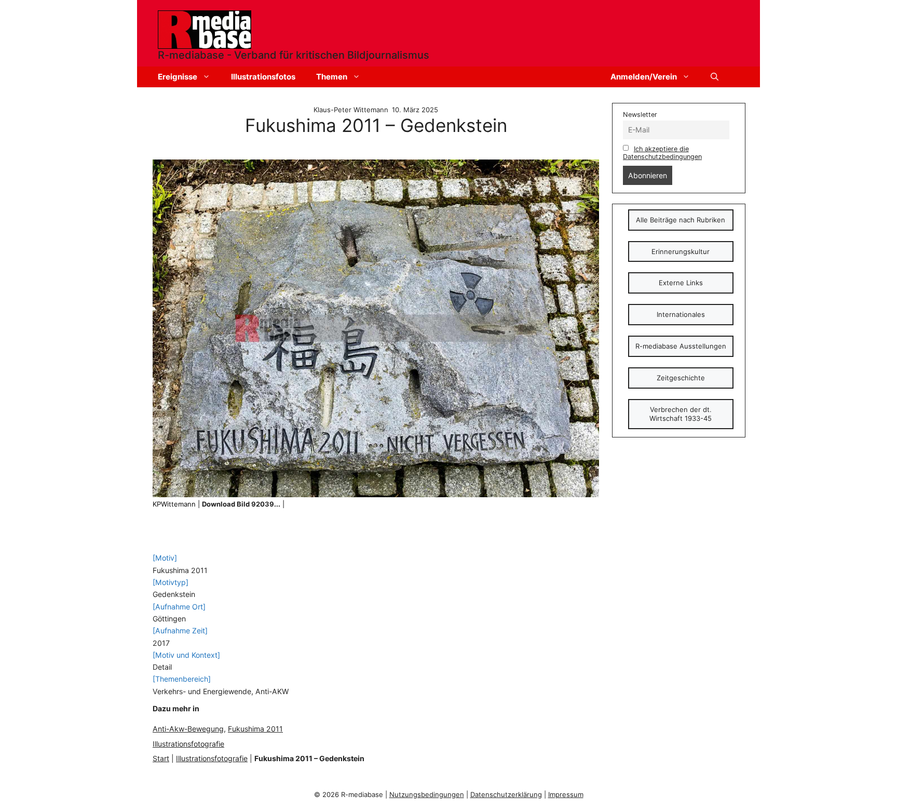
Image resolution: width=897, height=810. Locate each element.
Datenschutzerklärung (506, 794)
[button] (714, 77)
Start (161, 758)
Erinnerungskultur (680, 251)
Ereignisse (177, 77)
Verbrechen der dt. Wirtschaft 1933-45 (680, 413)
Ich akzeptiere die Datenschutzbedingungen (662, 153)
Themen (331, 77)
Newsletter (640, 114)
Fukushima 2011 (255, 728)
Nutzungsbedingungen (426, 794)
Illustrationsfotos (263, 77)
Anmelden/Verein (643, 77)
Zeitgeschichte (681, 378)
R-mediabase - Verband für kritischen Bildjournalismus (293, 55)
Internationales (681, 314)
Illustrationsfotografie (188, 743)
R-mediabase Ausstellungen (680, 346)
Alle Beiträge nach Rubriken (680, 220)
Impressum (565, 794)
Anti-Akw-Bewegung (188, 728)
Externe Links (681, 282)
